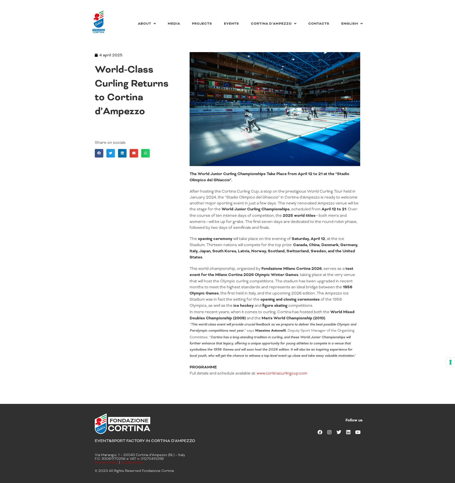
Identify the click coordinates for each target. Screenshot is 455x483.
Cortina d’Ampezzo (271, 23)
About (144, 23)
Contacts (318, 23)
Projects (202, 23)
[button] (99, 153)
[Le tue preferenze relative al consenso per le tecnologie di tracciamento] (450, 362)
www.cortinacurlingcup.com (282, 373)
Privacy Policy (106, 462)
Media (174, 23)
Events (231, 23)
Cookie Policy (132, 462)
